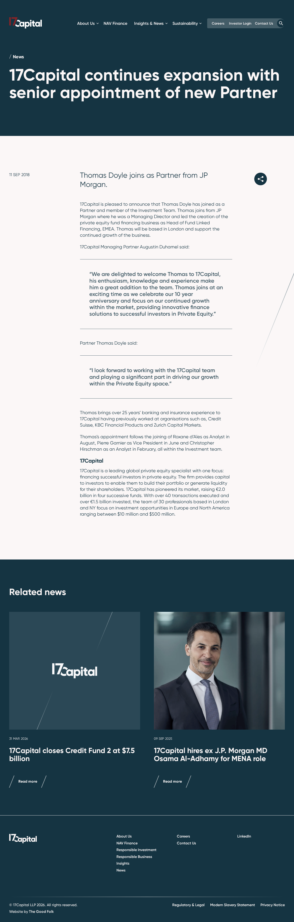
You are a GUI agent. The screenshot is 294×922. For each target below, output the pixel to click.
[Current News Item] (74, 671)
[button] (88, 23)
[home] (25, 22)
